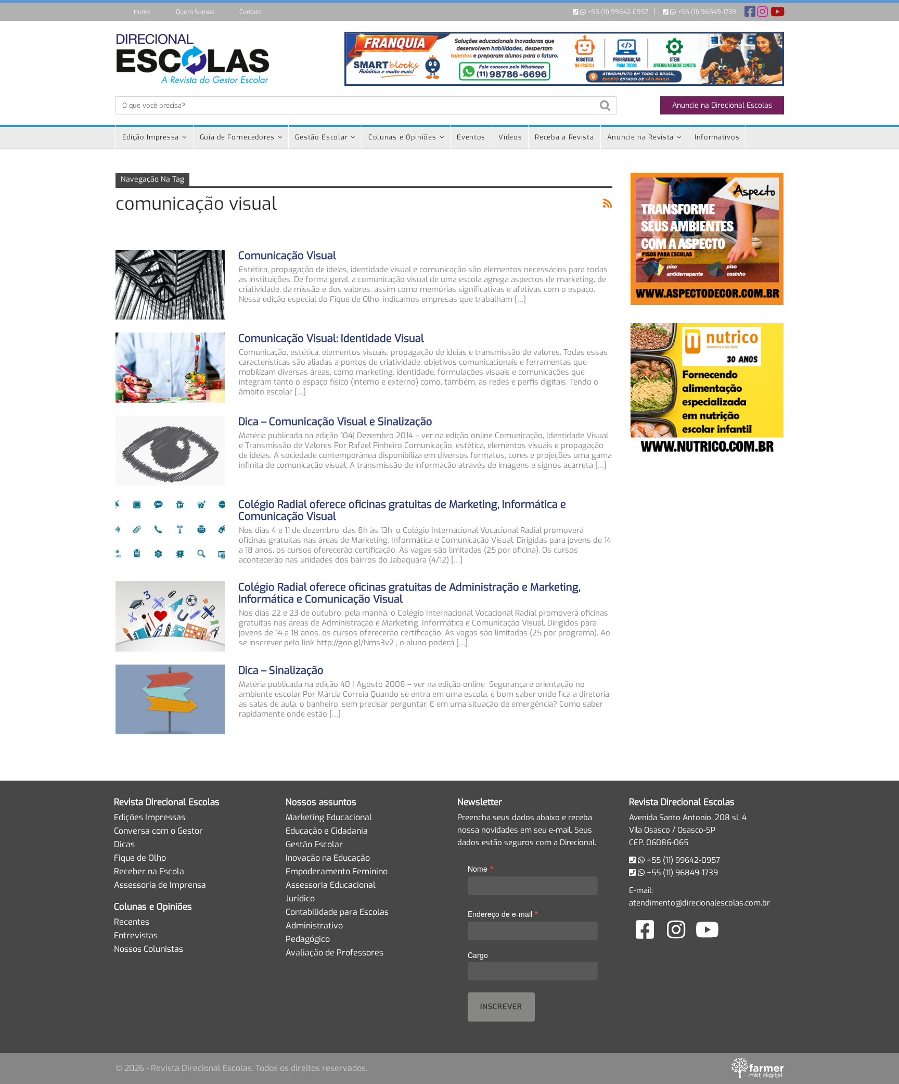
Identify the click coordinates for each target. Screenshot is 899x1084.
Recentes (131, 921)
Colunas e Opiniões (402, 137)
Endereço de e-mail (503, 913)
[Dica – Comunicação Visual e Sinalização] (170, 451)
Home (142, 12)
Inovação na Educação (328, 857)
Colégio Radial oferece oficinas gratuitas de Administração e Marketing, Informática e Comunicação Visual (409, 593)
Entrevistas (136, 935)
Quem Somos (195, 12)
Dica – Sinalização (281, 671)
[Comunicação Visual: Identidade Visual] (170, 367)
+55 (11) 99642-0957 (617, 12)
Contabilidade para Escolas (337, 912)
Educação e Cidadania (327, 830)
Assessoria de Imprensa (160, 884)
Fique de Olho (140, 857)
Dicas (124, 844)
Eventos (471, 137)
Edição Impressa (150, 137)
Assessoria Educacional (331, 884)
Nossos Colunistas (148, 948)
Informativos (717, 137)
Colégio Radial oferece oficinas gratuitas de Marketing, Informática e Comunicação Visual (402, 511)
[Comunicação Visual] (170, 285)
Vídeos (510, 137)
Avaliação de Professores (334, 952)
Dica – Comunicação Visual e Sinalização (335, 422)
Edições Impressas (149, 817)
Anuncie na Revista (640, 137)
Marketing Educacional (329, 817)
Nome (481, 868)
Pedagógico (308, 939)
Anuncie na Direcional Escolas (722, 105)
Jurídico (300, 898)
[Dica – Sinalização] (170, 699)
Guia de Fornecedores (237, 137)
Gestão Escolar (321, 137)
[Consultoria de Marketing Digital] (757, 1068)
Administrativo (314, 925)
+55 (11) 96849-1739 (706, 12)
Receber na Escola (149, 871)
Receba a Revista (564, 137)
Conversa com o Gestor (158, 830)
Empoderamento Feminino (337, 871)
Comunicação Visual (287, 256)
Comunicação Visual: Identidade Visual (331, 338)
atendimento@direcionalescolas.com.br (699, 903)
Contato (250, 12)
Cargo (478, 955)
